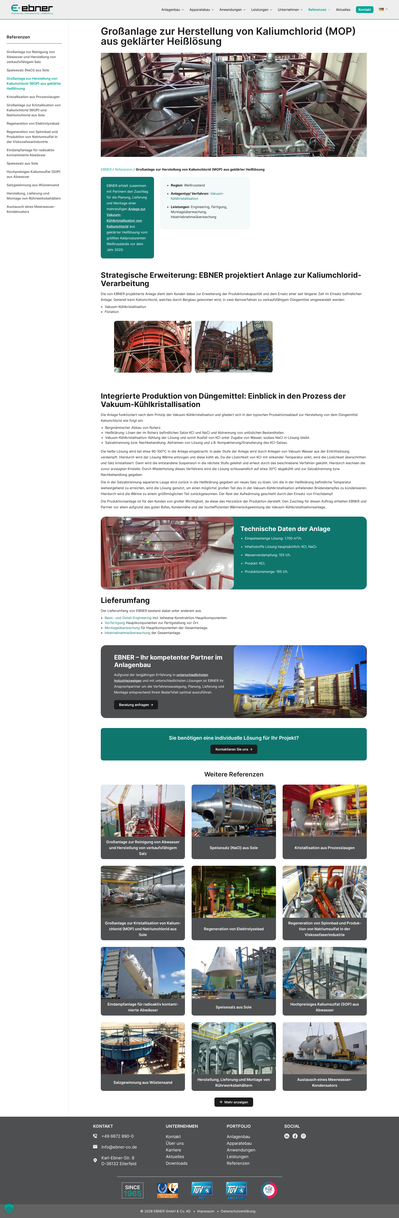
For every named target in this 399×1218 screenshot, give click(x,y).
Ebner (106, 169)
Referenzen (124, 169)
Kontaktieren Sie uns (232, 749)
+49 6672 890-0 (117, 1136)
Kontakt (173, 1136)
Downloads (176, 1163)
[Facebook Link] (295, 1136)
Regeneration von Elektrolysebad (33, 123)
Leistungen (238, 1156)
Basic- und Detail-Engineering (128, 618)
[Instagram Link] (303, 1136)
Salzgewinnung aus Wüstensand (33, 185)
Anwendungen (241, 1149)
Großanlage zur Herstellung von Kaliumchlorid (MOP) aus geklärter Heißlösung (34, 83)
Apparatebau (239, 1143)
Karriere (173, 1149)
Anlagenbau (238, 1136)
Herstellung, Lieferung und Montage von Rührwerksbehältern (34, 195)
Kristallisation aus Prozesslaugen (33, 97)
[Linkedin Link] (286, 1136)
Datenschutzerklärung (238, 1211)
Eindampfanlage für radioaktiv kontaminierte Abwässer (30, 152)
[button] (9, 1209)
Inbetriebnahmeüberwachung (127, 633)
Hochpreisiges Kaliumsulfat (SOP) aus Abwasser (33, 174)
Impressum (205, 1211)
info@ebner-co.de (119, 1147)
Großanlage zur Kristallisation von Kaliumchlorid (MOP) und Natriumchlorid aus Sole (34, 110)
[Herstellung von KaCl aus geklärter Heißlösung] (153, 347)
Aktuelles (175, 1156)
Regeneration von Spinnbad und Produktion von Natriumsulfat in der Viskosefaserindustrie (32, 137)
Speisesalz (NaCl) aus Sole (28, 70)
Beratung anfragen (134, 705)
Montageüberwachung (122, 628)
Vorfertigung (115, 623)
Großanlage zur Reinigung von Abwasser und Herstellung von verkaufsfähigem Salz (31, 57)
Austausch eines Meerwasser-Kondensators (31, 209)
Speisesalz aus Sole (22, 163)
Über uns (175, 1143)
